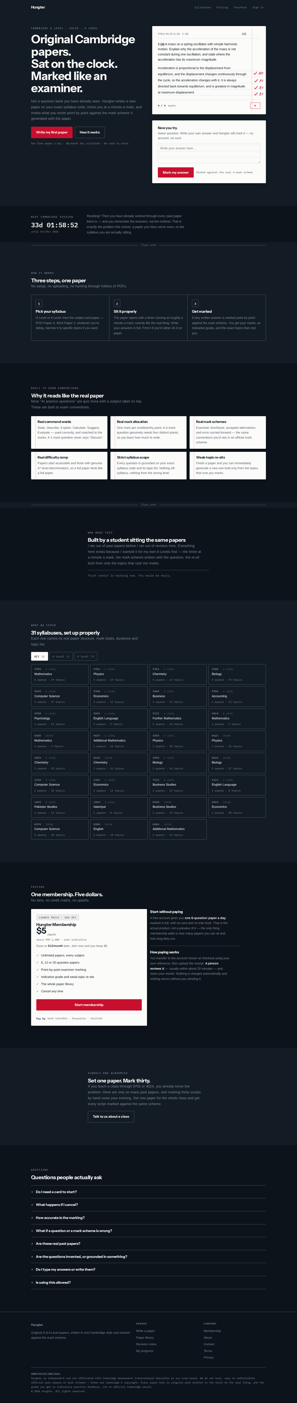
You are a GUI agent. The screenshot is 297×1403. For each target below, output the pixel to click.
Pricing (222, 7)
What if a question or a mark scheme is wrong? (74, 1230)
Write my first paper (52, 132)
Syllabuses (203, 7)
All (39, 656)
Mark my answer (176, 172)
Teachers (240, 7)
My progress (144, 1351)
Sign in (258, 7)
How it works (90, 132)
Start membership (89, 1005)
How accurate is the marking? (60, 1217)
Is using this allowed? (53, 1282)
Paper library (145, 1337)
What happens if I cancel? (57, 1204)
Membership (212, 1331)
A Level (61, 656)
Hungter (38, 7)
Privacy (209, 1357)
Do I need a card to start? (56, 1192)
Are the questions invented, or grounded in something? (81, 1256)
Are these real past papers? (58, 1243)
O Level (85, 656)
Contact (209, 1344)
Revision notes (146, 1344)
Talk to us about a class (111, 1116)
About (208, 1337)
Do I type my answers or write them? (65, 1269)
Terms (208, 1351)
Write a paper (145, 1331)
